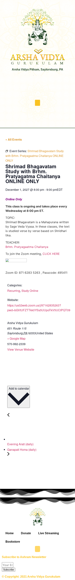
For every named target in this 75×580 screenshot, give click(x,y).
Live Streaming (48, 533)
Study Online (29, 291)
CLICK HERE (51, 254)
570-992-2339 (16, 344)
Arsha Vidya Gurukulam (22, 323)
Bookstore (12, 541)
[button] (37, 103)
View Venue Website (20, 349)
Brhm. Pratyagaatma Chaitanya (26, 247)
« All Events (13, 139)
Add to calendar (18, 388)
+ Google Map (16, 338)
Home (9, 533)
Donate (26, 533)
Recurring (13, 291)
